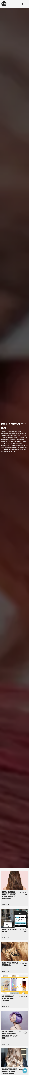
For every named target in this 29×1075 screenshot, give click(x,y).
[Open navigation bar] (27, 4)
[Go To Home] (4, 3)
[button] (24, 4)
